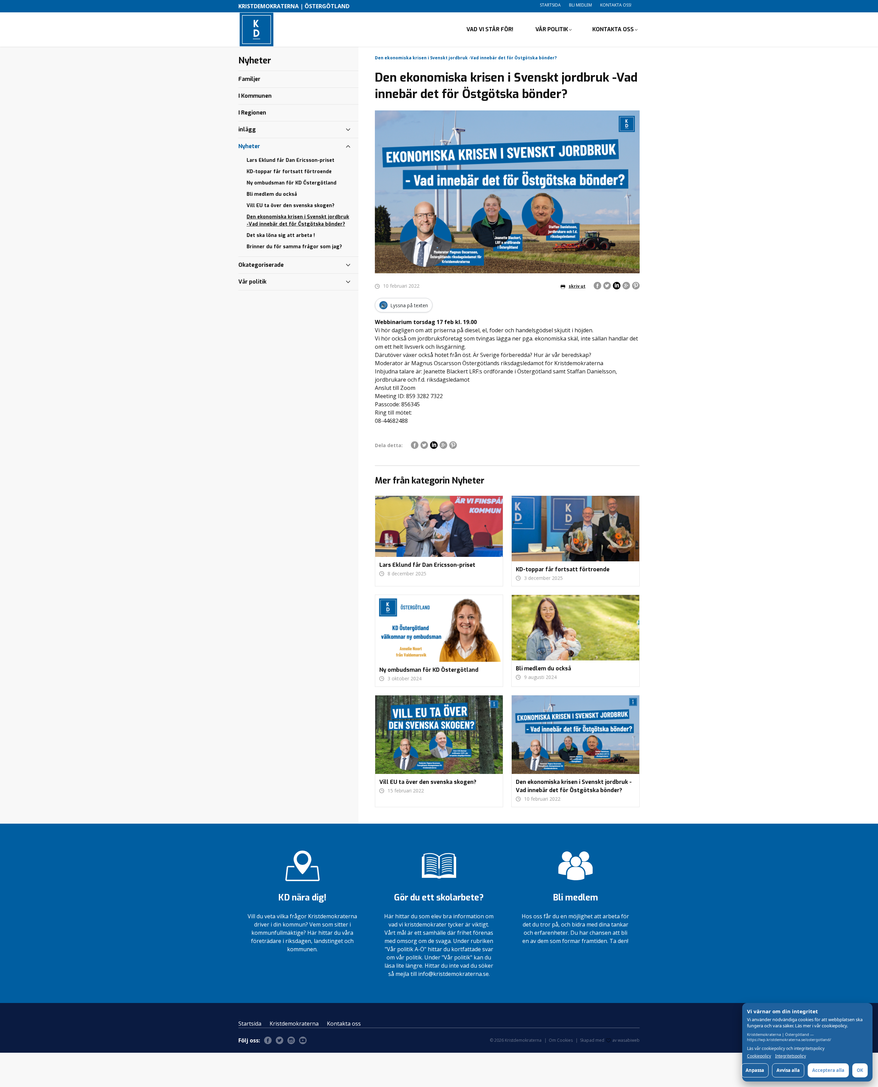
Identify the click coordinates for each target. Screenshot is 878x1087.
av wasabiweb (626, 1040)
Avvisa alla (788, 1070)
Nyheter (249, 146)
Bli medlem (580, 5)
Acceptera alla (828, 1070)
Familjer (249, 79)
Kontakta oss (613, 29)
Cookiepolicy (759, 1056)
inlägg (247, 129)
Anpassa (755, 1070)
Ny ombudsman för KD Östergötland (291, 183)
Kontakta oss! (615, 5)
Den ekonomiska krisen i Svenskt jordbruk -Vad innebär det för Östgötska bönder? (298, 220)
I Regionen (252, 112)
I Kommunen (255, 95)
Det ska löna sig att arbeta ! (281, 235)
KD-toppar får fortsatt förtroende (289, 171)
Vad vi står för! (489, 29)
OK (860, 1070)
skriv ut (577, 286)
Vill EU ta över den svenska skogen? (290, 205)
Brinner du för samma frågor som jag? (294, 246)
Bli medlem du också (272, 194)
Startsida (550, 5)
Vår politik (551, 29)
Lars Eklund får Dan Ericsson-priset (290, 160)
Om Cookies (561, 1040)
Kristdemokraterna (294, 1023)
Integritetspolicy (790, 1056)
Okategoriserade (261, 264)
